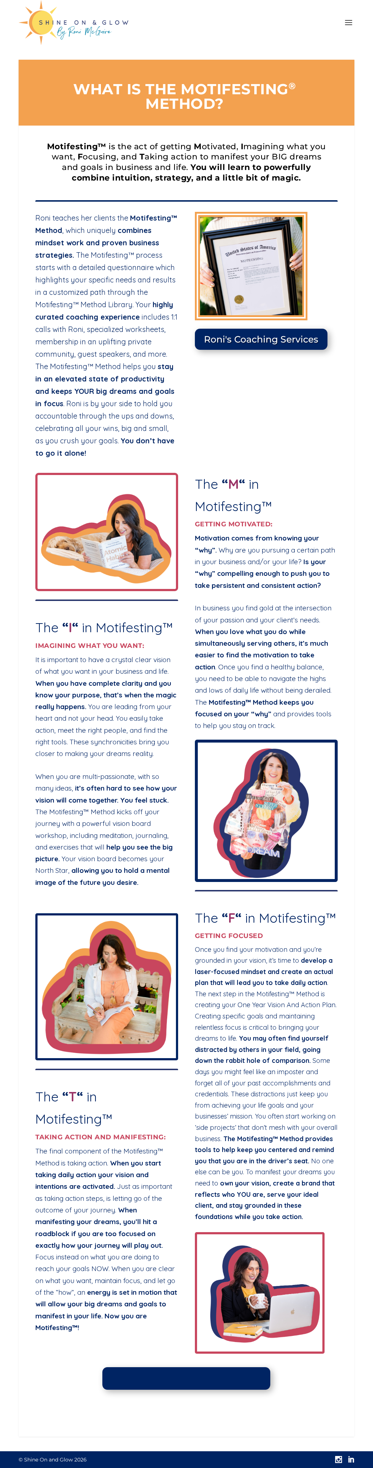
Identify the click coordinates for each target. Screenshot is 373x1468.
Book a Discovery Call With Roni (186, 1378)
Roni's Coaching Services (261, 339)
